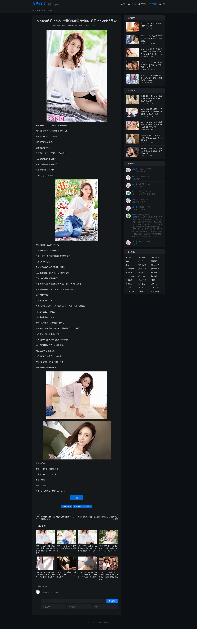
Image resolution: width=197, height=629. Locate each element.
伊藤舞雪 (129, 280)
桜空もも (154, 272)
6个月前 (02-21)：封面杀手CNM (142, 185)
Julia (127, 261)
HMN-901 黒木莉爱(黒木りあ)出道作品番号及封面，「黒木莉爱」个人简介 (45, 574)
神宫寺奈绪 (130, 269)
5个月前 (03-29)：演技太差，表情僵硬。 (142, 170)
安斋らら (154, 284)
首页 (123, 4)
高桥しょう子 (143, 269)
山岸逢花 (141, 284)
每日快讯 (132, 4)
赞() (96, 25)
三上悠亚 (129, 257)
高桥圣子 (154, 261)
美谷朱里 (141, 291)
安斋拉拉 (129, 284)
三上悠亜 (141, 257)
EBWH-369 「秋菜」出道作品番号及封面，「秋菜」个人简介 (66, 574)
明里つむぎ (155, 257)
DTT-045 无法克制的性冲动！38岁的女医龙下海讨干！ (66, 548)
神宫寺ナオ (155, 269)
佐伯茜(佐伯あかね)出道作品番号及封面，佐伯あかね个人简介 (77, 21)
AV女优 (141, 261)
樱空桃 (140, 272)
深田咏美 (129, 272)
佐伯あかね (78, 507)
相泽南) (128, 287)
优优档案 (153, 4)
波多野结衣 (155, 291)
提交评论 (112, 601)
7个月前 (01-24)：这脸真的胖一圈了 (141, 200)
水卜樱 (140, 287)
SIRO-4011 (67, 507)
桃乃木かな (142, 265)
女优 (127, 265)
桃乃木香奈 (155, 265)
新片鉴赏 (142, 4)
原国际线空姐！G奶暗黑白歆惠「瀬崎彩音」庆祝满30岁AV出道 (98, 518)
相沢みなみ (155, 276)
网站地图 (106, 622)
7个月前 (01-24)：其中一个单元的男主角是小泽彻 (143, 193)
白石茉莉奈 (155, 287)
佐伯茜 (88, 507)
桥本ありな (142, 280)
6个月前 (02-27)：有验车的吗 (141, 177)
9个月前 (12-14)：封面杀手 (142, 243)
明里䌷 (153, 280)
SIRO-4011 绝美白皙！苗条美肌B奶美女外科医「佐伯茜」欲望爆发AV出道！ (55, 518)
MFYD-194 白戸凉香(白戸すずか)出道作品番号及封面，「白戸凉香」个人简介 (108, 548)
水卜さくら (130, 291)
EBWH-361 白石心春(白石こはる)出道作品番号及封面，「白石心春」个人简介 (87, 574)
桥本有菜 (141, 276)
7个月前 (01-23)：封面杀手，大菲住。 (142, 208)
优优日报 (39, 4)
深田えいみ (130, 276)
